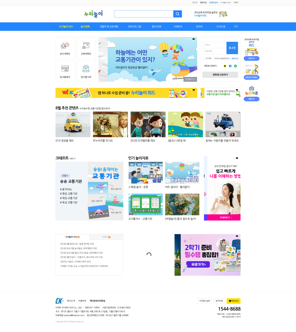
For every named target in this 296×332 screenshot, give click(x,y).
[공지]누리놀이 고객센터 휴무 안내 (75, 262)
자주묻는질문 (204, 301)
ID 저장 (208, 58)
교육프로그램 (134, 26)
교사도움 (220, 26)
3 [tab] (190, 39)
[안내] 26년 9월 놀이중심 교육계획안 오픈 (78, 248)
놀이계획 (85, 26)
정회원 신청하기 (220, 75)
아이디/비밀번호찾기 (222, 59)
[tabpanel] (148, 59)
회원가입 (203, 3)
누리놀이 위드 (66, 26)
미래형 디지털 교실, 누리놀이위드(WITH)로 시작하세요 (84, 266)
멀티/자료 (156, 26)
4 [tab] (194, 39)
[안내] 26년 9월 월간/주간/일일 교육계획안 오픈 (81, 253)
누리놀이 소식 (225, 3)
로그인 (194, 3)
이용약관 (82, 301)
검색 (177, 13)
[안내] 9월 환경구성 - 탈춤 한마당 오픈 (77, 244)
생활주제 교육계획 (109, 26)
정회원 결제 (213, 3)
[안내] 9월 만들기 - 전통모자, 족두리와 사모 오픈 (81, 257)
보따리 (199, 26)
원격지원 (219, 301)
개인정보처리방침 (97, 301)
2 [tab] (188, 39)
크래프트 (177, 26)
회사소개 (71, 301)
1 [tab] (186, 39)
